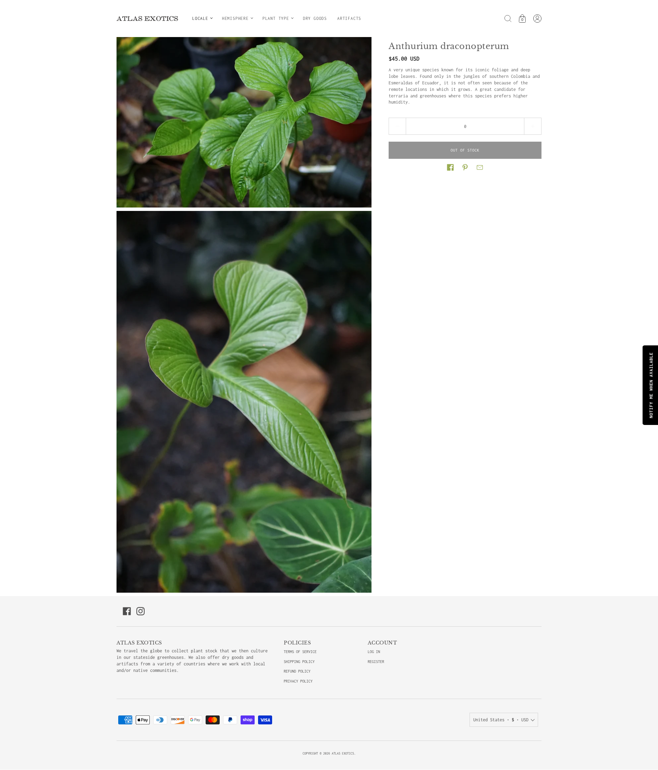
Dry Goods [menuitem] (315, 18)
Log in (374, 652)
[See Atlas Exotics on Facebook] (127, 611)
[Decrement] (397, 126)
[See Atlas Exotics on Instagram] (140, 611)
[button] (450, 167)
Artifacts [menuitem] (349, 18)
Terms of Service (300, 652)
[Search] (508, 18)
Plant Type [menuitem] (276, 18)
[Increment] (532, 126)
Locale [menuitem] (200, 18)
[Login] (537, 18)
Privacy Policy (298, 681)
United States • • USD (500, 719)
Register (376, 662)
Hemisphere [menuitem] (235, 18)
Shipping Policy (299, 662)
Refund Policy (297, 671)
